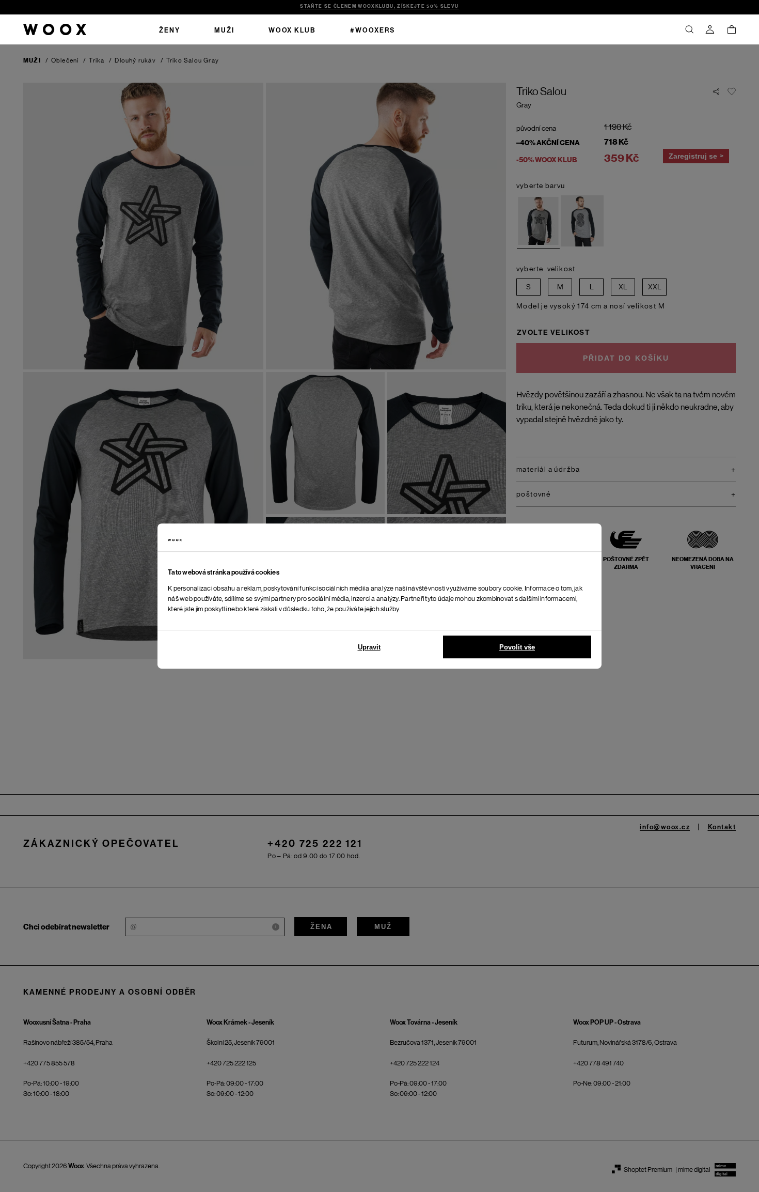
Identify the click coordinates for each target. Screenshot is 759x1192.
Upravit (369, 647)
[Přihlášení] (710, 29)
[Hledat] (689, 29)
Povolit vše (517, 647)
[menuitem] (169, 29)
